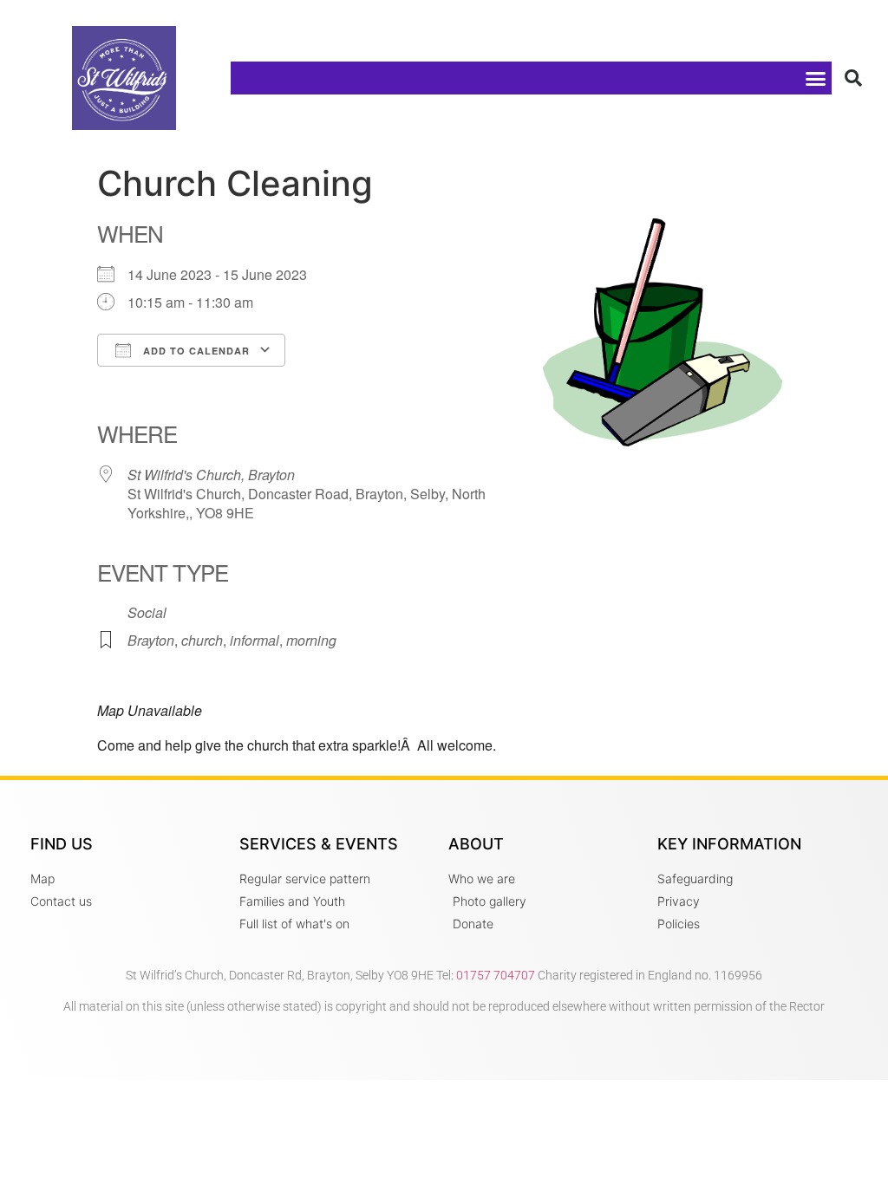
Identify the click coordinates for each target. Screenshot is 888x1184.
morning (311, 640)
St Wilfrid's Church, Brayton (211, 475)
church (202, 640)
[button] (816, 78)
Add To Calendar (195, 350)
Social (146, 612)
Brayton (150, 640)
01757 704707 (495, 975)
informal (254, 640)
